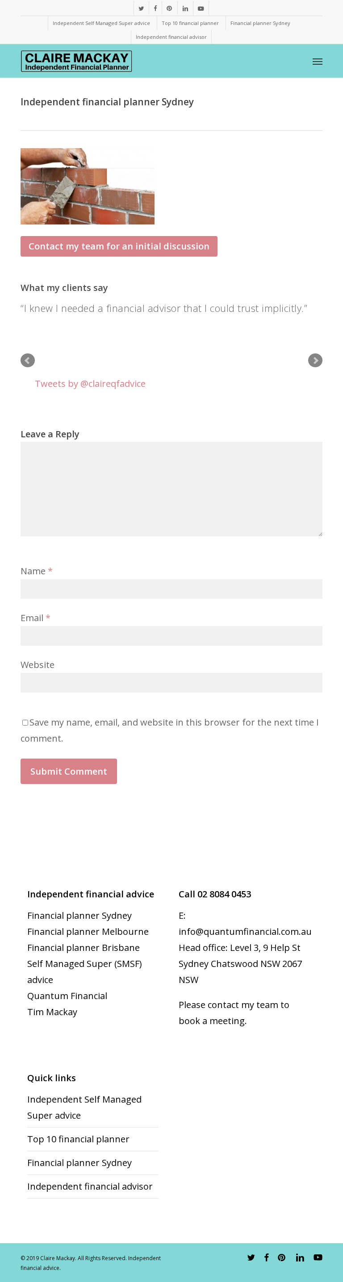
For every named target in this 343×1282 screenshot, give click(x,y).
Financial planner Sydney (79, 915)
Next (315, 360)
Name (37, 571)
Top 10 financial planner (78, 1139)
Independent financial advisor (90, 1186)
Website (37, 665)
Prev (28, 360)
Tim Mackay (52, 1012)
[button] (317, 61)
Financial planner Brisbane (83, 948)
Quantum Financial (67, 996)
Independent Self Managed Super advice (84, 1107)
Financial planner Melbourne (88, 931)
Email (35, 618)
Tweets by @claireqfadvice (90, 384)
